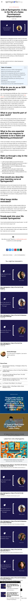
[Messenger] (10, 250)
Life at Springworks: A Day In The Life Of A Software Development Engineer (13, 578)
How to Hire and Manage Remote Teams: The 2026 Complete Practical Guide (14, 375)
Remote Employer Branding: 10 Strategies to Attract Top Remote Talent (15, 366)
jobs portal (24, 239)
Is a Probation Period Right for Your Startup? (12, 383)
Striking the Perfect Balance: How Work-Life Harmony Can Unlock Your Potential (13, 465)
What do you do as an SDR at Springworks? (11, 69)
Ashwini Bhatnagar (11, 351)
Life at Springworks (14, 7)
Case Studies (24, 598)
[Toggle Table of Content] (24, 67)
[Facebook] (7, 250)
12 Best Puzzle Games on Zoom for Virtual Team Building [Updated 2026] (15, 371)
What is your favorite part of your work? (10, 71)
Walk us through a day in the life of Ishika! (11, 76)
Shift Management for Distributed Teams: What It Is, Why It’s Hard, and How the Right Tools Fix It (15, 379)
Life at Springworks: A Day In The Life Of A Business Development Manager (13, 316)
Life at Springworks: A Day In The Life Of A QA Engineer (11, 288)
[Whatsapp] (18, 250)
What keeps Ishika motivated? (8, 82)
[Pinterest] (15, 250)
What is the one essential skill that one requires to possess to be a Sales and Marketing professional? (13, 74)
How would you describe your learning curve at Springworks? (12, 79)
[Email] (21, 250)
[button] (21, 590)
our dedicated (18, 239)
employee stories (7, 255)
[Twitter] (13, 250)
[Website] (7, 357)
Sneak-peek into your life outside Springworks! (12, 83)
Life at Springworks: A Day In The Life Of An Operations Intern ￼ (11, 343)
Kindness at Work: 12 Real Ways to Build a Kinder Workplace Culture (13, 387)
